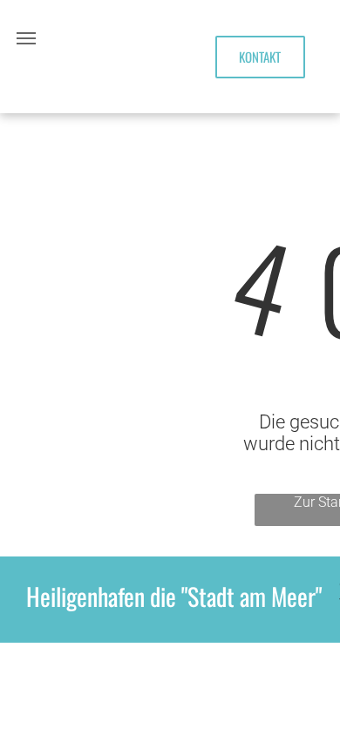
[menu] (26, 38)
